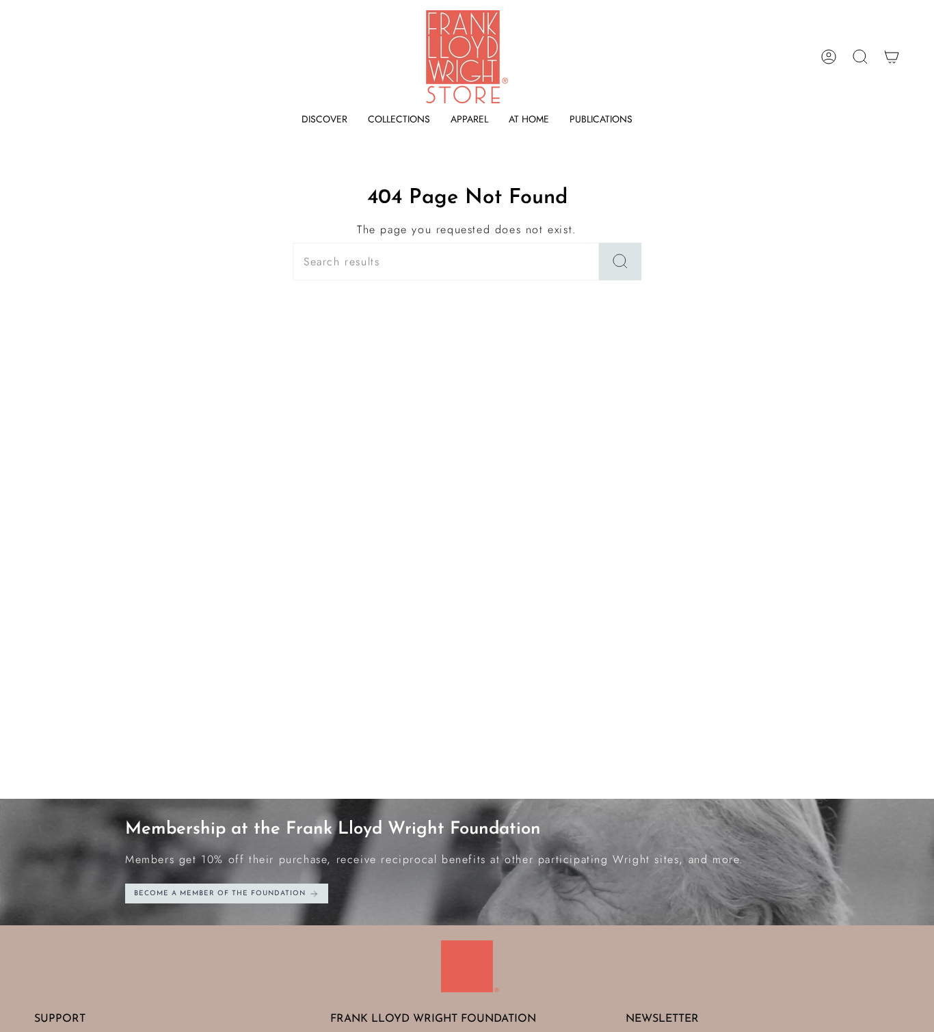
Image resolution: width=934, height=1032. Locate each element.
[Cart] (891, 56)
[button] (324, 119)
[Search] (620, 261)
